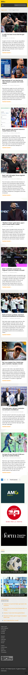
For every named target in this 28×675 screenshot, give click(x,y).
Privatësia (3, 630)
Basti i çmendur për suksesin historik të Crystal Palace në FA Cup (13, 130)
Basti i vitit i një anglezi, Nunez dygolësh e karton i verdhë (13, 176)
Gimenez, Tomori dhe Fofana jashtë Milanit (14, 613)
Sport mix (12, 38)
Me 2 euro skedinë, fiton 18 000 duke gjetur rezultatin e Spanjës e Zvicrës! (12, 363)
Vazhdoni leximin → (7, 52)
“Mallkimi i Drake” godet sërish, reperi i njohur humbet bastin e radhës (13, 223)
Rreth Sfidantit (4, 628)
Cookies (3, 631)
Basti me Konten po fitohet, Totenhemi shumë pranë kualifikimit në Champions (13, 315)
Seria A (15, 272)
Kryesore (12, 272)
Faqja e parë (4, 10)
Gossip (11, 226)
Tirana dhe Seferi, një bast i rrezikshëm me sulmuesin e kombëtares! (13, 409)
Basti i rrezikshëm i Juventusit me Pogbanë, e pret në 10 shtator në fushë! (13, 269)
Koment (3, 641)
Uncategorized (17, 318)
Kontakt (3, 633)
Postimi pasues (13, 479)
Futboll (11, 85)
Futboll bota (16, 85)
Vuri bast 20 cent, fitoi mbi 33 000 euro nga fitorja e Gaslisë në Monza (13, 455)
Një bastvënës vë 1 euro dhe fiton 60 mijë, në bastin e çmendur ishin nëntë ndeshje (12, 81)
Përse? (2, 642)
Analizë (2, 637)
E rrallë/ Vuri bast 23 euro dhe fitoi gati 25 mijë (13, 35)
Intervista (3, 639)
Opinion (3, 636)
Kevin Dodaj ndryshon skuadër (11, 620)
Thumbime (3, 652)
